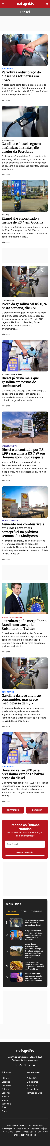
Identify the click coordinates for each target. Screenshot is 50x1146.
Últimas (5, 1078)
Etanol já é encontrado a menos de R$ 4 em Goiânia (22, 220)
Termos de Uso (34, 1092)
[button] (3, 4)
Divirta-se (6, 1085)
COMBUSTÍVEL (7, 69)
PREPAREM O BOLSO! (10, 521)
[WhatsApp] (16, 1065)
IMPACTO (5, 215)
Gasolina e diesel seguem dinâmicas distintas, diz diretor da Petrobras (21, 148)
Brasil (4, 1107)
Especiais (6, 1103)
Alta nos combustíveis (12, 375)
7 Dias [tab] (24, 911)
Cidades (6, 1081)
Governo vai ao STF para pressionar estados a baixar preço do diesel (23, 774)
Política (5, 1096)
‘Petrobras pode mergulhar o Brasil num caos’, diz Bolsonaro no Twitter (24, 625)
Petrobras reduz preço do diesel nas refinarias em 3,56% (21, 76)
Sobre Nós (32, 1078)
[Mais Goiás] (25, 4)
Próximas (37, 810)
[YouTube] (34, 1065)
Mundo (5, 1100)
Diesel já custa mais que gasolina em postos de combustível (20, 382)
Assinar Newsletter (25, 852)
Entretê (5, 1089)
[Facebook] (20, 1065)
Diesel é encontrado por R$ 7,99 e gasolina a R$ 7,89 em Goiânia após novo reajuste (23, 454)
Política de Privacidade (33, 1087)
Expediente (32, 1081)
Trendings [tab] (36, 911)
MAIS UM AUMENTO (9, 446)
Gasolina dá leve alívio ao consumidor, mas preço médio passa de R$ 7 (21, 699)
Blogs (4, 1111)
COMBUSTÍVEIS (8, 767)
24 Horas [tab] (12, 911)
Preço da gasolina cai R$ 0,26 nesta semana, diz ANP (24, 306)
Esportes (6, 1092)
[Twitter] (29, 1065)
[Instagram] (25, 1065)
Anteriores (13, 810)
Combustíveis (8, 140)
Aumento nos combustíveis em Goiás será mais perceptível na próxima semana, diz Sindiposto (23, 530)
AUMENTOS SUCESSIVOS (12, 617)
